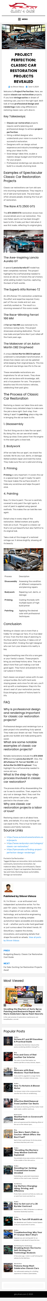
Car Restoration (17, 858)
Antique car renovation (19, 861)
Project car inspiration (22, 869)
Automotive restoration (22, 864)
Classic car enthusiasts (26, 867)
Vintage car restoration (13, 875)
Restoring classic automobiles (27, 872)
